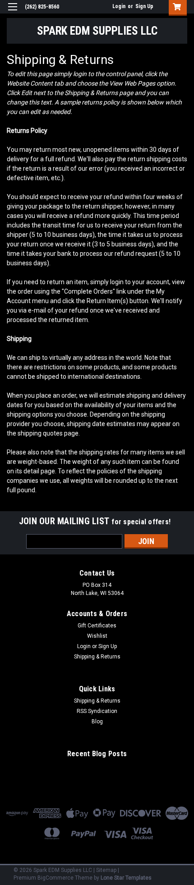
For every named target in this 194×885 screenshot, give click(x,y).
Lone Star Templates (126, 878)
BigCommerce (55, 878)
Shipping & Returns (97, 657)
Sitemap (106, 870)
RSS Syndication (97, 711)
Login (118, 6)
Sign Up (144, 6)
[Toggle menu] (12, 12)
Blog (97, 721)
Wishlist (97, 636)
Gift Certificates (97, 625)
